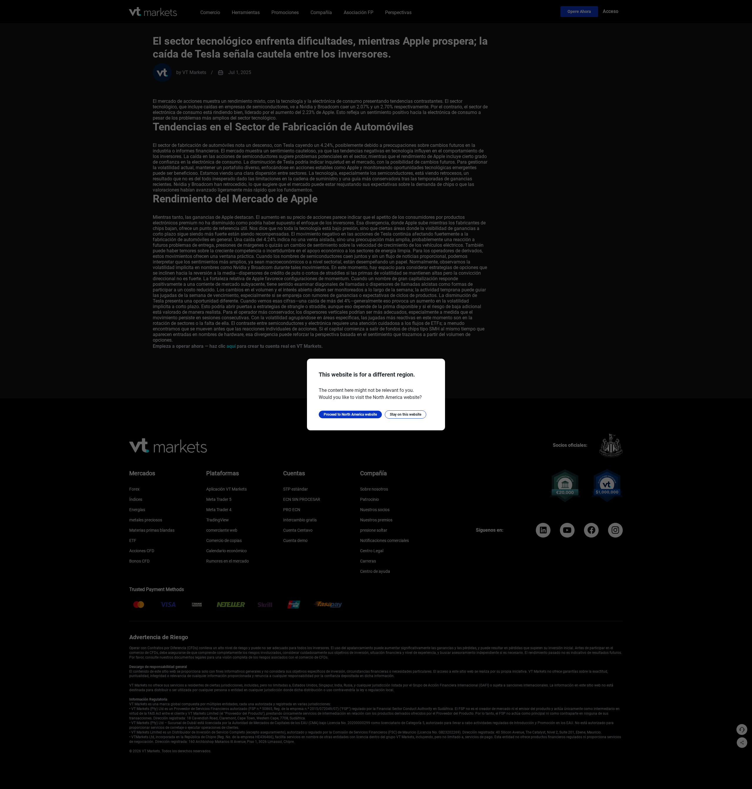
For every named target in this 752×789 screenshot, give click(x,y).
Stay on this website (405, 414)
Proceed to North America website (350, 414)
